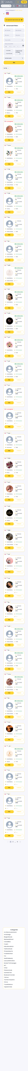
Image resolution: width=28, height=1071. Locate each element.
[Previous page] (8, 842)
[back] (3, 13)
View (9, 92)
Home (7, 10)
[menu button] (2, 1)
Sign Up (24, 2)
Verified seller (8, 58)
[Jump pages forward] (15, 842)
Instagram (11, 10)
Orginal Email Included (19, 51)
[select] (22, 40)
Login (18, 2)
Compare (19, 92)
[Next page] (20, 842)
